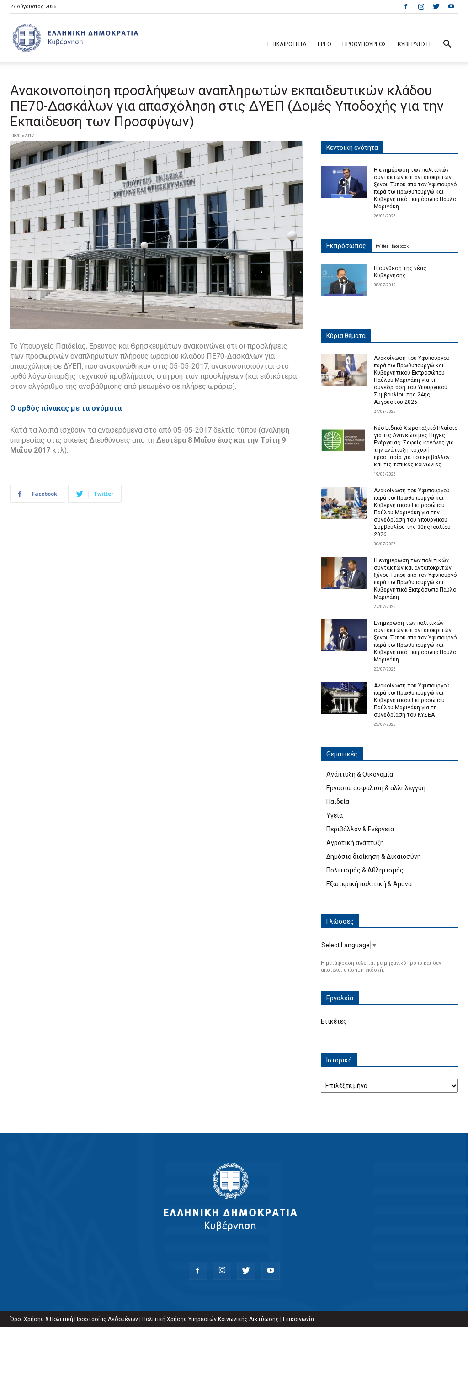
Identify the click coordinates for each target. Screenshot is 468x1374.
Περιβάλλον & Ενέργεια (360, 829)
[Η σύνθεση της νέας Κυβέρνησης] (344, 280)
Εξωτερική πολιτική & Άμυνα (369, 884)
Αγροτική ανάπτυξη (355, 842)
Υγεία (334, 815)
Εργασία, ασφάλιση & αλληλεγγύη (375, 788)
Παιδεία (337, 801)
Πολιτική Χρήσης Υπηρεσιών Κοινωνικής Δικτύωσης (210, 1319)
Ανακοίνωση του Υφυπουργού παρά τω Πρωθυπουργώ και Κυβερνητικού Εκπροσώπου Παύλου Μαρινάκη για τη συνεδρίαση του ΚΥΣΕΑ (412, 700)
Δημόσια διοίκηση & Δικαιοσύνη (373, 856)
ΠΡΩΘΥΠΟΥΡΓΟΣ (364, 44)
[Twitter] (436, 6)
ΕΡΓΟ (324, 44)
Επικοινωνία (298, 1319)
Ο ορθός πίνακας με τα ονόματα (66, 408)
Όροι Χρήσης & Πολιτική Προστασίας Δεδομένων (74, 1319)
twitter (382, 246)
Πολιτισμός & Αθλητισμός (365, 870)
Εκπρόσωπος (346, 245)
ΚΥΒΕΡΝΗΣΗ (414, 44)
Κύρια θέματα (346, 335)
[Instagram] (421, 6)
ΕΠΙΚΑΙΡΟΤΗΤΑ (287, 44)
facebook (400, 246)
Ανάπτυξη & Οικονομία (359, 774)
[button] (447, 45)
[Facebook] (406, 6)
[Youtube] (451, 6)
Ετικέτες (334, 1021)
